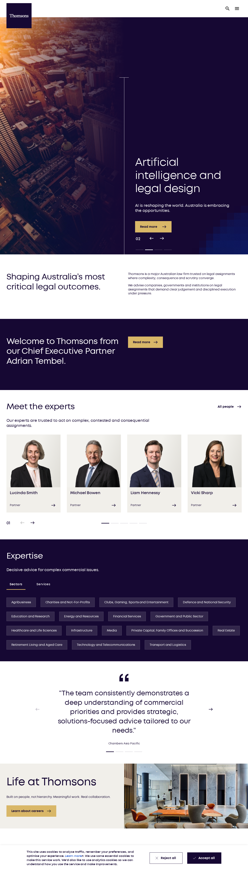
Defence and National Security (207, 602)
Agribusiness (21, 602)
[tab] (140, 249)
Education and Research (30, 616)
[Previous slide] (151, 238)
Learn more (73, 856)
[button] (227, 8)
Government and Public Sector (179, 616)
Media (112, 630)
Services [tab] (43, 584)
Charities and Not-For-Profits (67, 602)
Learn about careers (27, 811)
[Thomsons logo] (19, 15)
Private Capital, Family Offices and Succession (167, 630)
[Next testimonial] (210, 709)
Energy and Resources (81, 616)
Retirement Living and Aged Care (37, 645)
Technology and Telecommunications (106, 645)
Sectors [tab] (16, 584)
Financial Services (127, 616)
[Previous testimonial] (37, 709)
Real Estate (226, 630)
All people (225, 407)
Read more (148, 227)
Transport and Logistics (168, 645)
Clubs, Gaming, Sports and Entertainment (136, 602)
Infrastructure (81, 630)
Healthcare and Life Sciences (34, 630)
